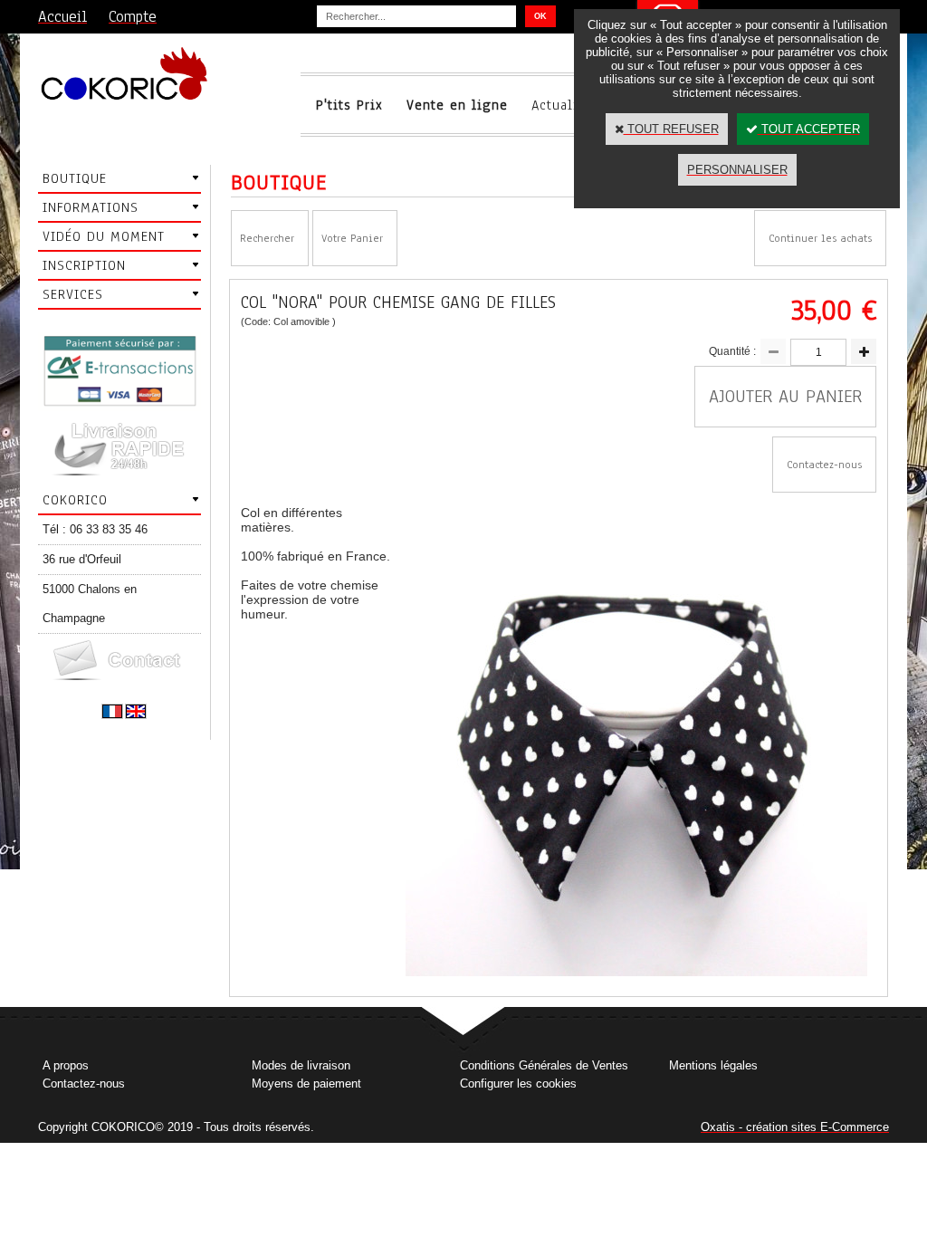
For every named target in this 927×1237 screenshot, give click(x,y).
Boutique (75, 178)
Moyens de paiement (306, 1083)
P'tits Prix (349, 105)
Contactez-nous (84, 1083)
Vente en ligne (457, 105)
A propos (66, 1065)
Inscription (84, 265)
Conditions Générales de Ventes (544, 1065)
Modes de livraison (301, 1065)
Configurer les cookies (518, 1083)
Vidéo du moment (104, 236)
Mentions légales (713, 1065)
